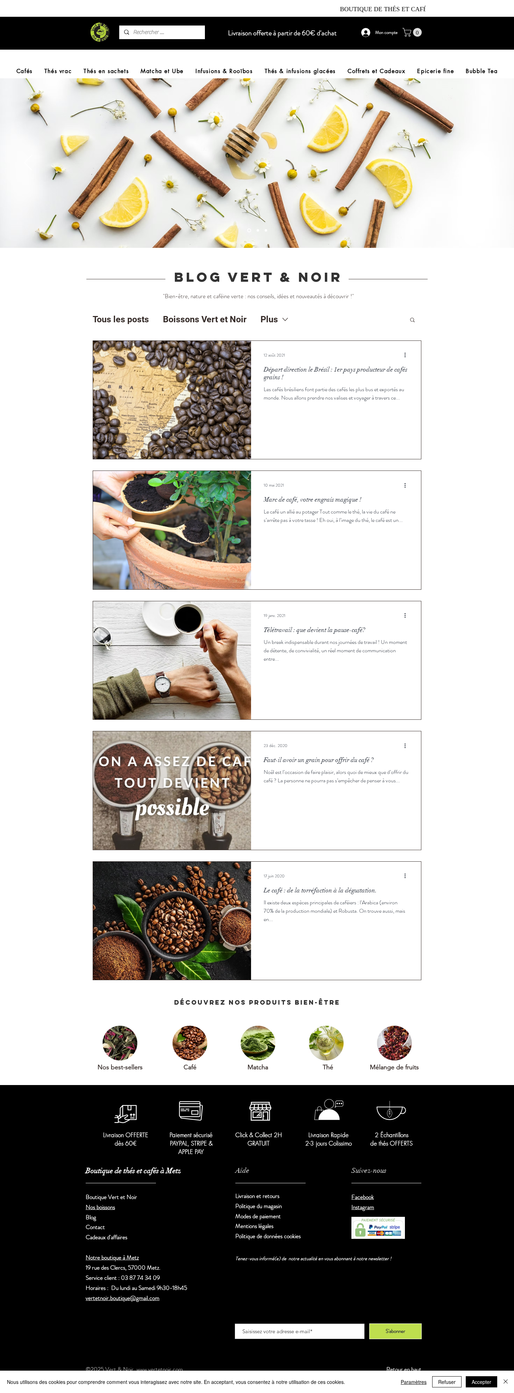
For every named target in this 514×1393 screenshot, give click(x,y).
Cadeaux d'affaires (106, 1237)
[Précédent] (28, 163)
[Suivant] (486, 163)
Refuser (447, 1381)
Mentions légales (254, 1226)
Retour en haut (403, 1369)
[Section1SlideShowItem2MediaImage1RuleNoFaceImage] (266, 230)
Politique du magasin (258, 1206)
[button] (413, 32)
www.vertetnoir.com (159, 1369)
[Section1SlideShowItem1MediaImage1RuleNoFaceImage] (257, 230)
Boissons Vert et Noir (205, 319)
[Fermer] (505, 1381)
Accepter (481, 1381)
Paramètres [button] (414, 1381)
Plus (269, 319)
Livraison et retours (258, 1196)
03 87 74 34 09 (140, 1277)
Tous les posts (121, 319)
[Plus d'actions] (407, 355)
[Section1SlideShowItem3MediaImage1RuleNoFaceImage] (248, 230)
